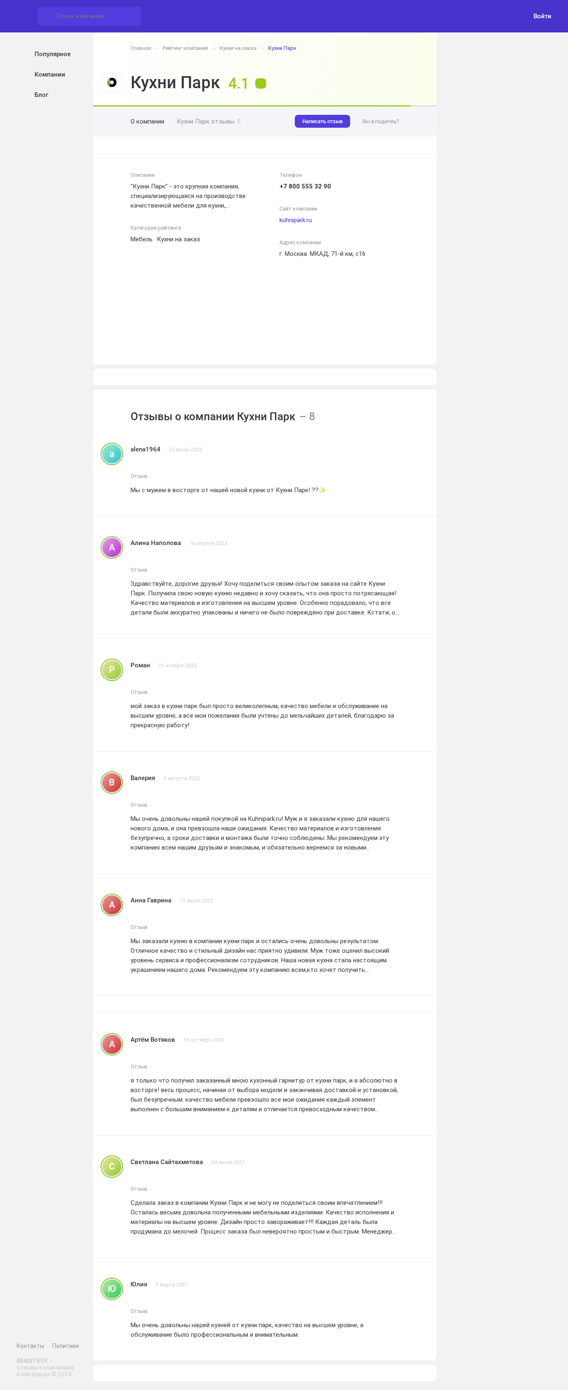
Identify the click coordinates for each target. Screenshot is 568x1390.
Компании (50, 74)
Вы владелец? (381, 121)
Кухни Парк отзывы (209, 121)
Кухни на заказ (238, 48)
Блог (41, 95)
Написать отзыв (322, 121)
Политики (65, 1346)
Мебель (142, 239)
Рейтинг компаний (185, 48)
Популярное (53, 54)
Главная (141, 48)
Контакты (30, 1346)
